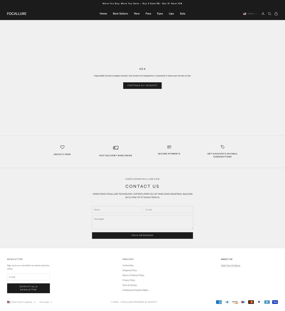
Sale (182, 13)
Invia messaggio (142, 235)
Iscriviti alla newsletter (28, 288)
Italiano (44, 302)
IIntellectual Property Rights (135, 290)
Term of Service (129, 285)
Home (103, 13)
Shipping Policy (129, 270)
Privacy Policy (128, 280)
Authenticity (128, 265)
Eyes (160, 13)
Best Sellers (120, 13)
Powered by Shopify (145, 302)
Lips (171, 13)
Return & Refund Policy (133, 275)
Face (148, 13)
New (137, 13)
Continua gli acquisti (142, 85)
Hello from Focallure (230, 265)
